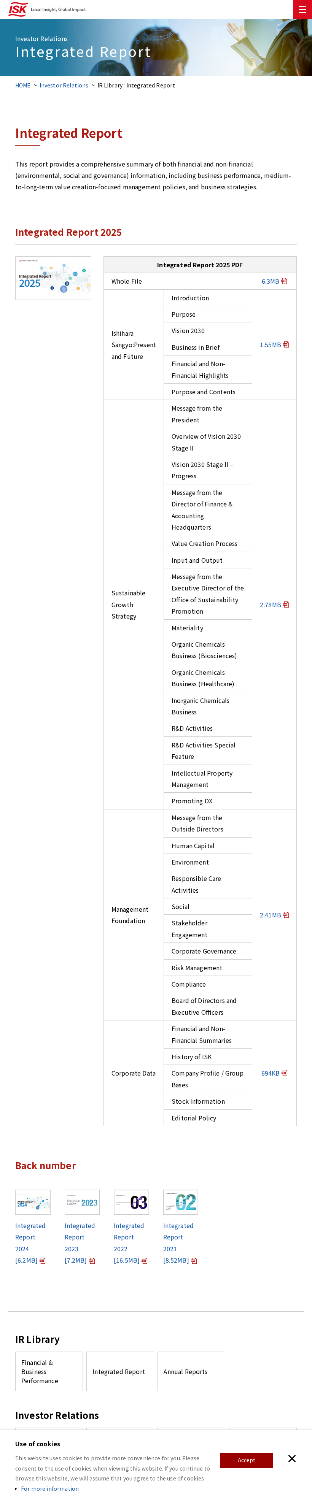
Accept (247, 1460)
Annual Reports (185, 1371)
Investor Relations (64, 85)
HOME (23, 85)
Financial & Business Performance (39, 1371)
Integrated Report (118, 1371)
